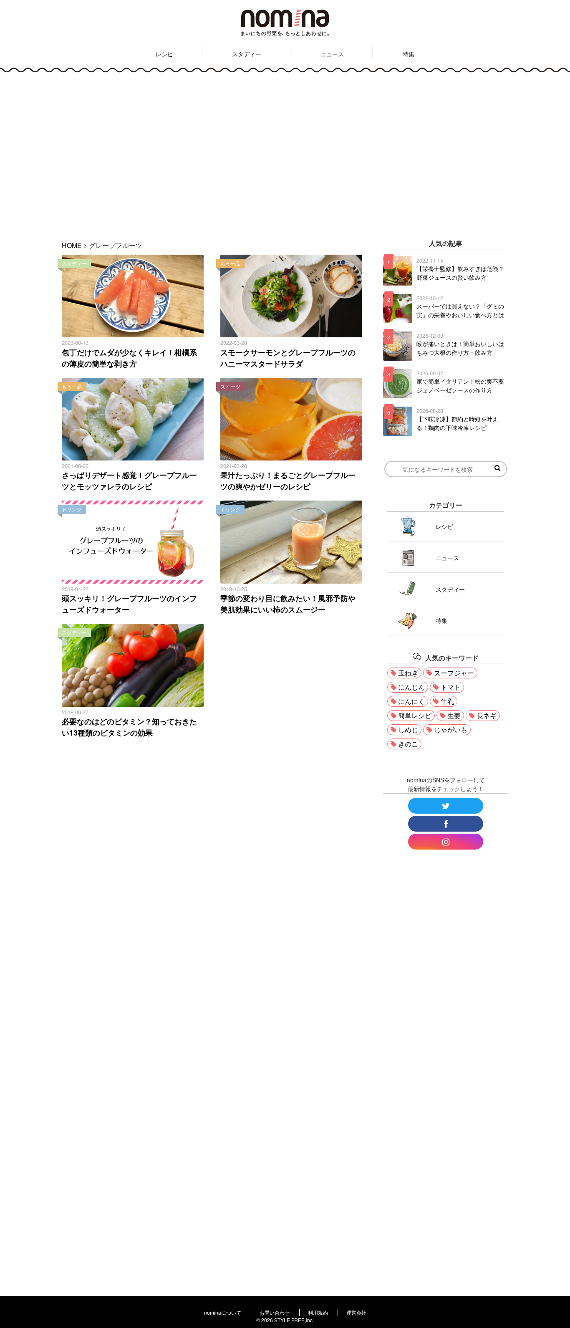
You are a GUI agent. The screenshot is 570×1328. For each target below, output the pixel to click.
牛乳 (447, 701)
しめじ (408, 729)
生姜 (454, 715)
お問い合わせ (275, 1312)
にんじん (411, 687)
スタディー (246, 54)
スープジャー (454, 673)
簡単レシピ (414, 715)
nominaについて (222, 1312)
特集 (408, 54)
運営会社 (356, 1312)
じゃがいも (450, 729)
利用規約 (318, 1312)
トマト (451, 687)
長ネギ (487, 715)
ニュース (332, 54)
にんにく (411, 701)
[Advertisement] (285, 150)
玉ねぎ (408, 673)
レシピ (164, 54)
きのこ (408, 744)
